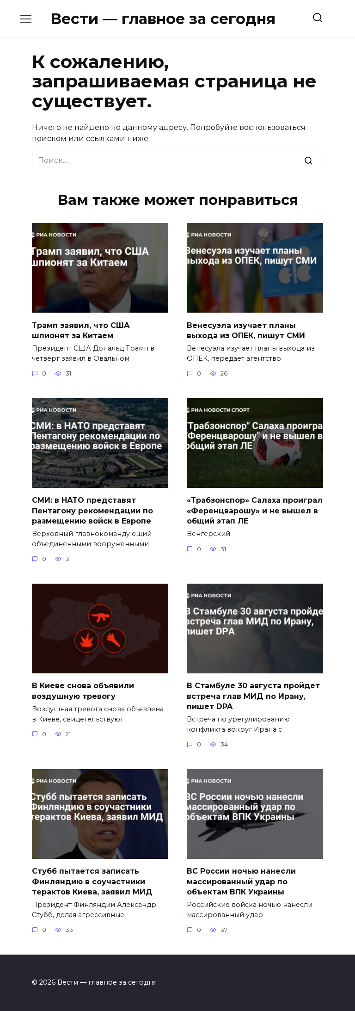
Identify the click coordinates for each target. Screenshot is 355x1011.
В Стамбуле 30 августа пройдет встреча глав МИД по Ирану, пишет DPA (253, 696)
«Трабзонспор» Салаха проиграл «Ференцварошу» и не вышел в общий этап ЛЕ (255, 510)
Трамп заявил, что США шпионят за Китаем (81, 330)
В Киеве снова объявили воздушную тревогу (83, 690)
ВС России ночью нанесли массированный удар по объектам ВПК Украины (241, 881)
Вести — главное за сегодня (162, 19)
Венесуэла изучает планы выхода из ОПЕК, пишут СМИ (246, 330)
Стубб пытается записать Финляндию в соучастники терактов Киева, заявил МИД (92, 881)
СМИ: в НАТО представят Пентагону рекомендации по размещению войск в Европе (92, 510)
